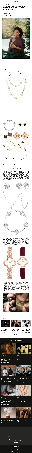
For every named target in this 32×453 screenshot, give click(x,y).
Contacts (12, 451)
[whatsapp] (10, 16)
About (9, 451)
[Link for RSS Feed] (17, 449)
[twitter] (9, 16)
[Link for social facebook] (14, 449)
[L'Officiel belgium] (16, 1)
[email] (4, 16)
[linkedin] (7, 16)
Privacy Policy (20, 440)
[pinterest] (6, 16)
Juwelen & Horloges (7, 4)
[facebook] (5, 16)
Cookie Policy (22, 451)
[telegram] (11, 16)
